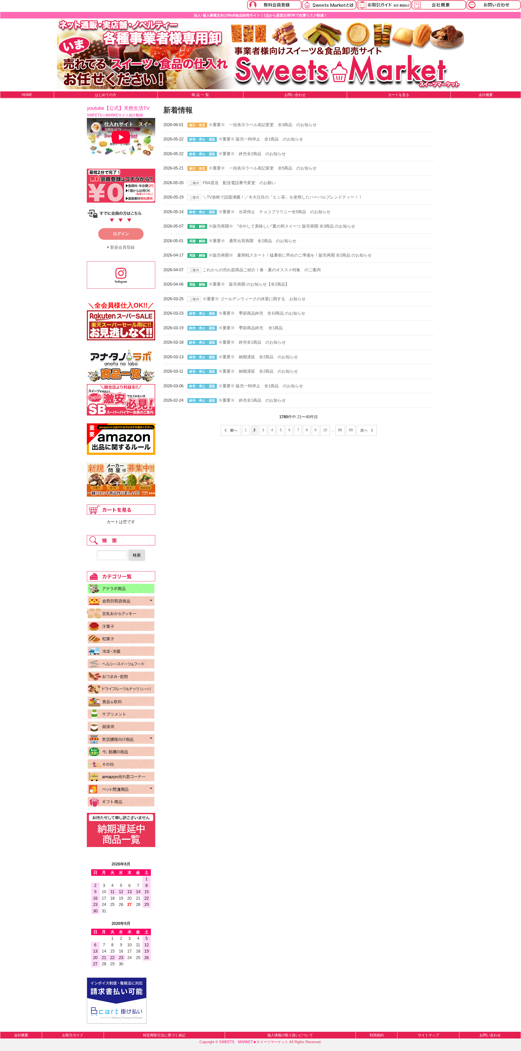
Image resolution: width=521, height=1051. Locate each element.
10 (325, 430)
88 (340, 430)
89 (351, 430)
